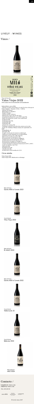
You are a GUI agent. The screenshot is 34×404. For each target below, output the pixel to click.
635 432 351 (7, 389)
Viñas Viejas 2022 (10, 220)
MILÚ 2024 (11, 371)
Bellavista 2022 (9, 341)
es (32, 1)
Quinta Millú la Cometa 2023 (13, 189)
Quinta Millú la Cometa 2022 (13, 280)
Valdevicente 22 (9, 310)
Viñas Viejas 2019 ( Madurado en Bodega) (13, 157)
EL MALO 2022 (9, 250)
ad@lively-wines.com (7, 386)
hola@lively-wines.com (8, 385)
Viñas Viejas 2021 (6, 156)
